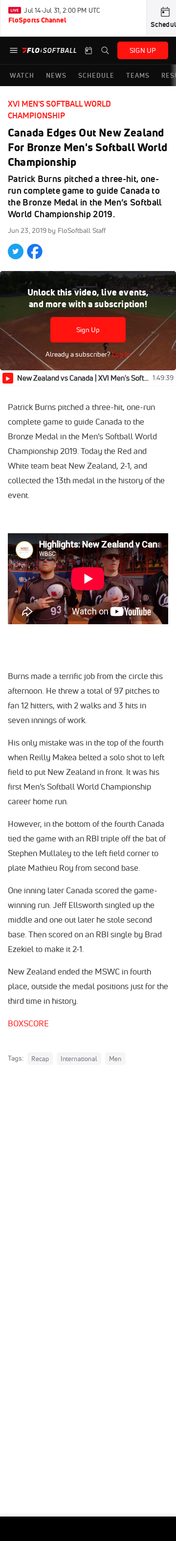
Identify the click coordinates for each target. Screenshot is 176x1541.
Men (115, 1059)
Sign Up (88, 329)
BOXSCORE (28, 1023)
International (79, 1059)
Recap (40, 1059)
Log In (120, 354)
